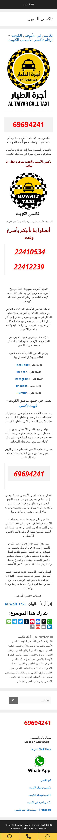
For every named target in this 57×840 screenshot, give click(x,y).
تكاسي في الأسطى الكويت (39, 677)
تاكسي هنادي (12, 672)
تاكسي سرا (17, 668)
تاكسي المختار (18, 663)
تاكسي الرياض (45, 654)
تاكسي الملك (46, 668)
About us (28, 828)
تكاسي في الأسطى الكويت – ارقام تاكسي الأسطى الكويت (30, 37)
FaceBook (22, 365)
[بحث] (13, 700)
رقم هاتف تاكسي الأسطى (30, 681)
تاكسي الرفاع (30, 650)
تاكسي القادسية (35, 663)
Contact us (40, 828)
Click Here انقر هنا (41, 749)
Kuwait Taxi (15, 603)
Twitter (21, 372)
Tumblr (21, 393)
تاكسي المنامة (31, 668)
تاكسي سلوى (46, 672)
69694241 (28, 124)
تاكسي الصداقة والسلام (32, 659)
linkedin (21, 386)
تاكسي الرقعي (15, 650)
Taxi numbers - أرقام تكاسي (33, 636)
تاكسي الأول (29, 645)
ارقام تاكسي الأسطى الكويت (34, 641)
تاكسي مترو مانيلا (29, 672)
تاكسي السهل (30, 654)
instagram (22, 379)
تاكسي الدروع (46, 650)
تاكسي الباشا (14, 645)
